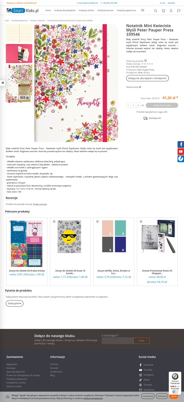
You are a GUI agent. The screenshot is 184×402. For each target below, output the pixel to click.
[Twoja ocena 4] (149, 64)
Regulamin (11, 364)
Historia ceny (132, 87)
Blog (52, 375)
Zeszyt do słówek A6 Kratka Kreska (27, 270)
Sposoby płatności (15, 371)
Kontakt (171, 3)
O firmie (54, 364)
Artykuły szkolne (86, 10)
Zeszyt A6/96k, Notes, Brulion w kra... (114, 272)
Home (48, 10)
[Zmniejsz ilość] (138, 105)
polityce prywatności (93, 398)
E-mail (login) (109, 335)
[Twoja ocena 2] (145, 64)
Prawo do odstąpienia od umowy (23, 375)
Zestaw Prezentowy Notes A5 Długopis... (157, 272)
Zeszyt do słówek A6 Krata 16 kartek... (70, 272)
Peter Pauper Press (145, 69)
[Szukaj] (156, 10)
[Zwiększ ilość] (128, 105)
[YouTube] (180, 151)
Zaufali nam (56, 371)
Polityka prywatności (16, 378)
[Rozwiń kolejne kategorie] (142, 10)
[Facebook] (180, 144)
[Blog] (180, 158)
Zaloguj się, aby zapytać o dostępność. (147, 78)
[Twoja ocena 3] (147, 64)
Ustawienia (148, 396)
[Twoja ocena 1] (142, 64)
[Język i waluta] (179, 10)
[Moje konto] (171, 10)
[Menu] (179, 373)
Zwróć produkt (13, 386)
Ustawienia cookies (16, 382)
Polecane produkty (17, 211)
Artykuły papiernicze (126, 10)
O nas (162, 3)
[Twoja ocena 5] (152, 64)
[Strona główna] (20, 10)
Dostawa (10, 368)
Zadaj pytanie (14, 303)
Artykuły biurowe (106, 10)
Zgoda (174, 396)
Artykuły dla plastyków (64, 10)
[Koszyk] (163, 10)
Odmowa (162, 396)
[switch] (175, 391)
